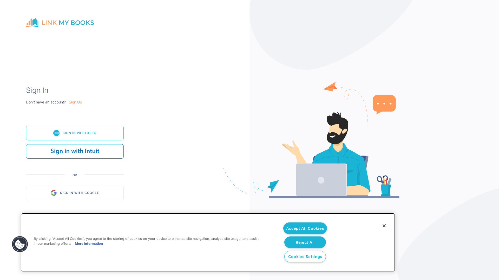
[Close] (384, 226)
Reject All (305, 242)
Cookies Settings (305, 256)
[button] (20, 244)
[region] (208, 242)
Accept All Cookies (305, 228)
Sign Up (75, 102)
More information (89, 244)
